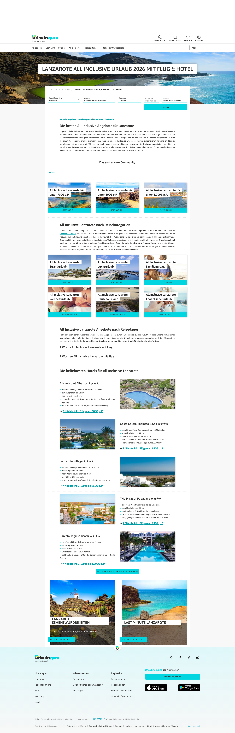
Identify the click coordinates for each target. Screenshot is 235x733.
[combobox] (64, 99)
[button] (165, 107)
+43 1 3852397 (98, 719)
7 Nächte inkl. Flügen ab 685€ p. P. (83, 411)
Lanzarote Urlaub (68, 234)
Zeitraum (87, 98)
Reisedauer (122, 98)
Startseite (52, 90)
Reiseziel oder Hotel (55, 98)
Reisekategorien (84, 119)
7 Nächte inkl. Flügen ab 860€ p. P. (143, 448)
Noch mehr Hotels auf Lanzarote (116, 571)
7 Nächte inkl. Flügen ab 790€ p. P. (143, 523)
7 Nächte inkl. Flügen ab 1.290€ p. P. (84, 563)
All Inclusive (65, 90)
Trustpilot (51, 172)
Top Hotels (109, 119)
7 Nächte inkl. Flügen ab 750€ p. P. (83, 485)
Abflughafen (149, 98)
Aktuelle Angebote (68, 119)
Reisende (166, 98)
